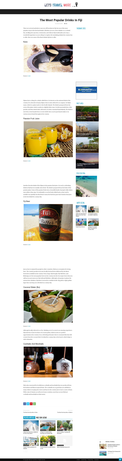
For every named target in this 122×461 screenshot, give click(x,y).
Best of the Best (60, 445)
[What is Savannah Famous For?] (64, 440)
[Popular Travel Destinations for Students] (31, 440)
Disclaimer (96, 459)
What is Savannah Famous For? (63, 447)
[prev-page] (24, 451)
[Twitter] (28, 403)
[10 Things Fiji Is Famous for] (102, 453)
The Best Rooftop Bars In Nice (30, 412)
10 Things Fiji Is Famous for (114, 451)
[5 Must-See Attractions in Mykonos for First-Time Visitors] (31, 425)
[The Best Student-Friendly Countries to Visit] (48, 440)
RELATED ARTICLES (29, 417)
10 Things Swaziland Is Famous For (87, 149)
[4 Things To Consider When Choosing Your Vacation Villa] (48, 425)
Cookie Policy (83, 459)
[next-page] (26, 451)
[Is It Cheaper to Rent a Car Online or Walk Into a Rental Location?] (93, 209)
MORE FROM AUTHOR (41, 417)
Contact (78, 459)
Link (29, 76)
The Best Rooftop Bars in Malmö (64, 412)
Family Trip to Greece (80, 226)
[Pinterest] (31, 403)
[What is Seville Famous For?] (87, 129)
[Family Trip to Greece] (81, 222)
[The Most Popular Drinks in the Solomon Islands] (102, 446)
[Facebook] (24, 403)
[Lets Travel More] (61, 4)
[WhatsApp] (34, 403)
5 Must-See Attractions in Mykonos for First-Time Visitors (81, 215)
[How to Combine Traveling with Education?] (64, 425)
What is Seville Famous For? (85, 134)
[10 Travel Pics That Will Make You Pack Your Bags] (87, 113)
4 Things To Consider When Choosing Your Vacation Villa (92, 228)
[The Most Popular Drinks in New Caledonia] (87, 161)
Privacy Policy (90, 459)
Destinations (26, 430)
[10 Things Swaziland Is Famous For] (87, 145)
